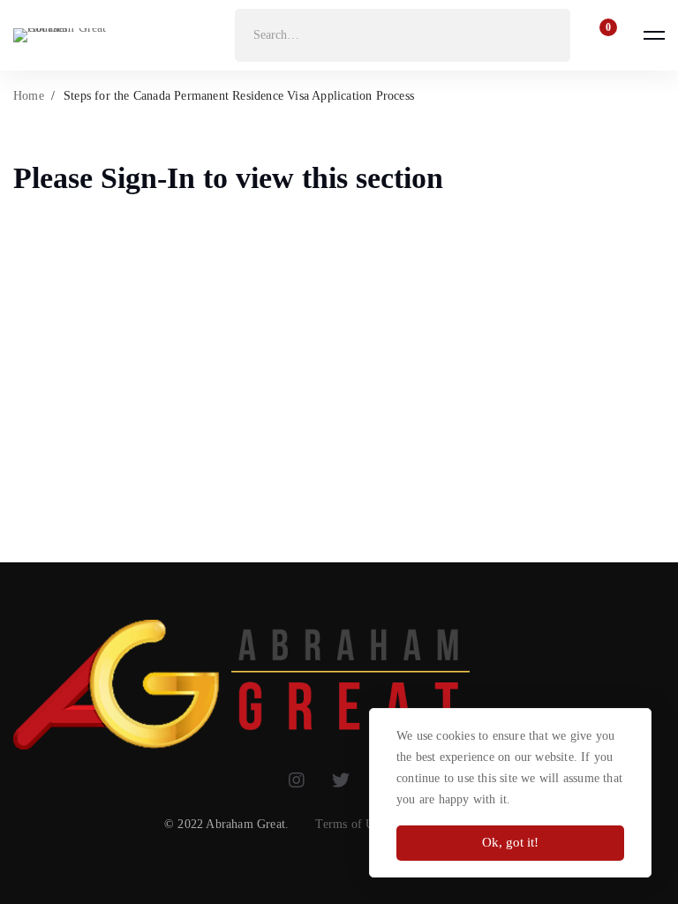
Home (28, 95)
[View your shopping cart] (602, 35)
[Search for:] (402, 34)
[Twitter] (340, 780)
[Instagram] (296, 780)
